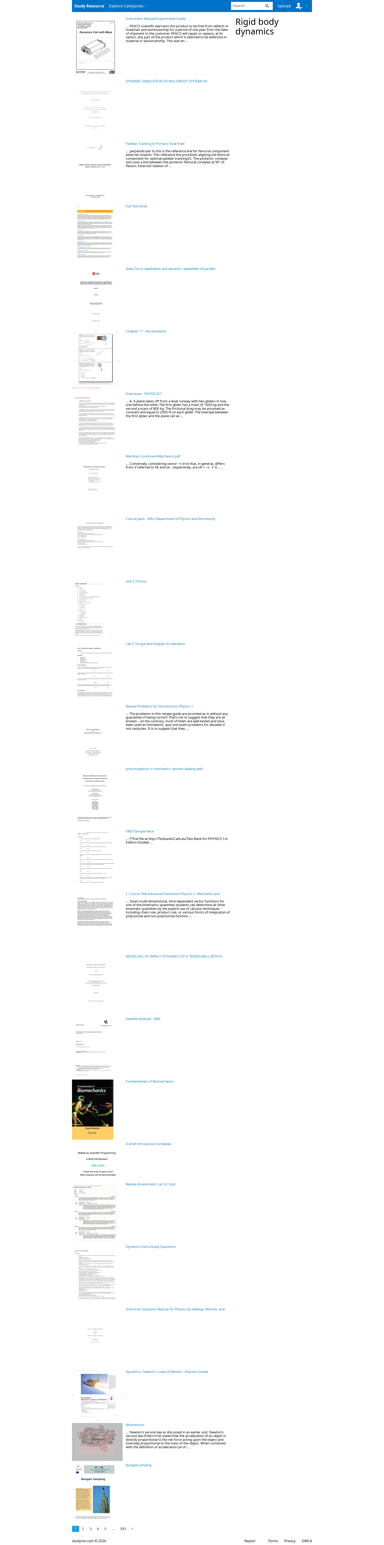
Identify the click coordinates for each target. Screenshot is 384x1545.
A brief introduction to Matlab (148, 1143)
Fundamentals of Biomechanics (150, 1081)
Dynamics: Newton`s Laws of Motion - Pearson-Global (167, 1371)
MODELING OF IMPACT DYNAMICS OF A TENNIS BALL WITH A (174, 956)
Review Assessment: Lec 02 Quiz (151, 1184)
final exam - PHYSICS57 (144, 393)
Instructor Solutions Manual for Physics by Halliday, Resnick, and (175, 1309)
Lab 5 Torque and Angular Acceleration (155, 643)
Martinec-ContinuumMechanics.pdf (153, 456)
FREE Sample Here (140, 831)
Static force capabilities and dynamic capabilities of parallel (170, 268)
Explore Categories (126, 6)
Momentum (135, 1424)
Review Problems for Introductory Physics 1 (159, 706)
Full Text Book (136, 206)
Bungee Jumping (138, 1465)
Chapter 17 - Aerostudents (146, 331)
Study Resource (89, 6)
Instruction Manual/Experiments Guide (155, 18)
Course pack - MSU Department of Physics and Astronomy (170, 518)
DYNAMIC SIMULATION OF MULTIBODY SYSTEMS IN (166, 81)
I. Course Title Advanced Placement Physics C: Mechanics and (173, 893)
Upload (284, 6)
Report (249, 1541)
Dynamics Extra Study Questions (151, 1246)
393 (123, 1528)
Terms (273, 1541)
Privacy (290, 1541)
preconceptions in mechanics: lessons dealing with (164, 768)
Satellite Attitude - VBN (143, 1018)
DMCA (307, 1541)
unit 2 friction (136, 581)
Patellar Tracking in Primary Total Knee (155, 143)
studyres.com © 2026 (89, 1541)
